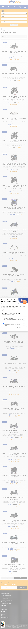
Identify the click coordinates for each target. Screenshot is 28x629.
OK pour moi (21, 330)
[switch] (3, 627)
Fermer (7, 330)
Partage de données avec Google (8, 314)
